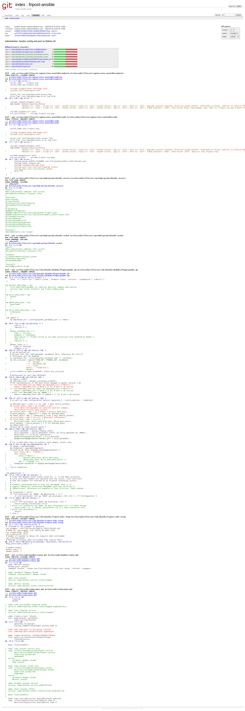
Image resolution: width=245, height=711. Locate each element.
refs (17, 15)
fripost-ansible (42, 4)
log (22, 15)
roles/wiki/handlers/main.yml (21, 64)
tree (28, 15)
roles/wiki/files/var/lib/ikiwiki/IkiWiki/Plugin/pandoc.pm (31, 59)
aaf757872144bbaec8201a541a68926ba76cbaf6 (32, 33)
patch (54, 31)
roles (14, 18)
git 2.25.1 (121, 708)
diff (43, 15)
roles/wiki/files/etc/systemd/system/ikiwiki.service (29, 54)
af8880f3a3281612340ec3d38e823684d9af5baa (32, 31)
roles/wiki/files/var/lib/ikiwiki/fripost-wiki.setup (28, 62)
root (10, 18)
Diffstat (7, 47)
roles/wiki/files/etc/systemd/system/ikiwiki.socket (29, 57)
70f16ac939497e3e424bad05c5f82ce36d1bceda (32, 36)
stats (49, 15)
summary (9, 15)
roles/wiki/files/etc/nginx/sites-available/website (28, 49)
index (20, 4)
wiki (18, 18)
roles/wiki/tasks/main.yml (20, 66)
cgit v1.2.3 (114, 708)
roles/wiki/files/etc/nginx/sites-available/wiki (27, 52)
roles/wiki (56, 33)
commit (36, 15)
